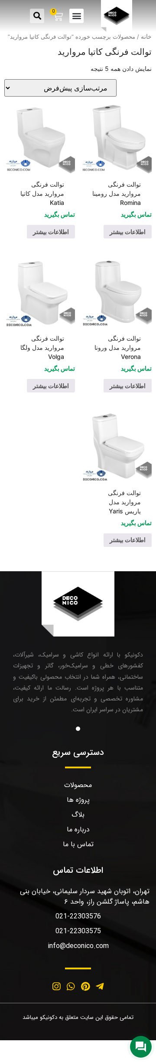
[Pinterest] (85, 986)
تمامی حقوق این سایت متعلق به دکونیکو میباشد (78, 1017)
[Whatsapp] (70, 986)
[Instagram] (56, 986)
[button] (76, 16)
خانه (146, 36)
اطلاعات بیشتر (128, 231)
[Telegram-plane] (100, 986)
